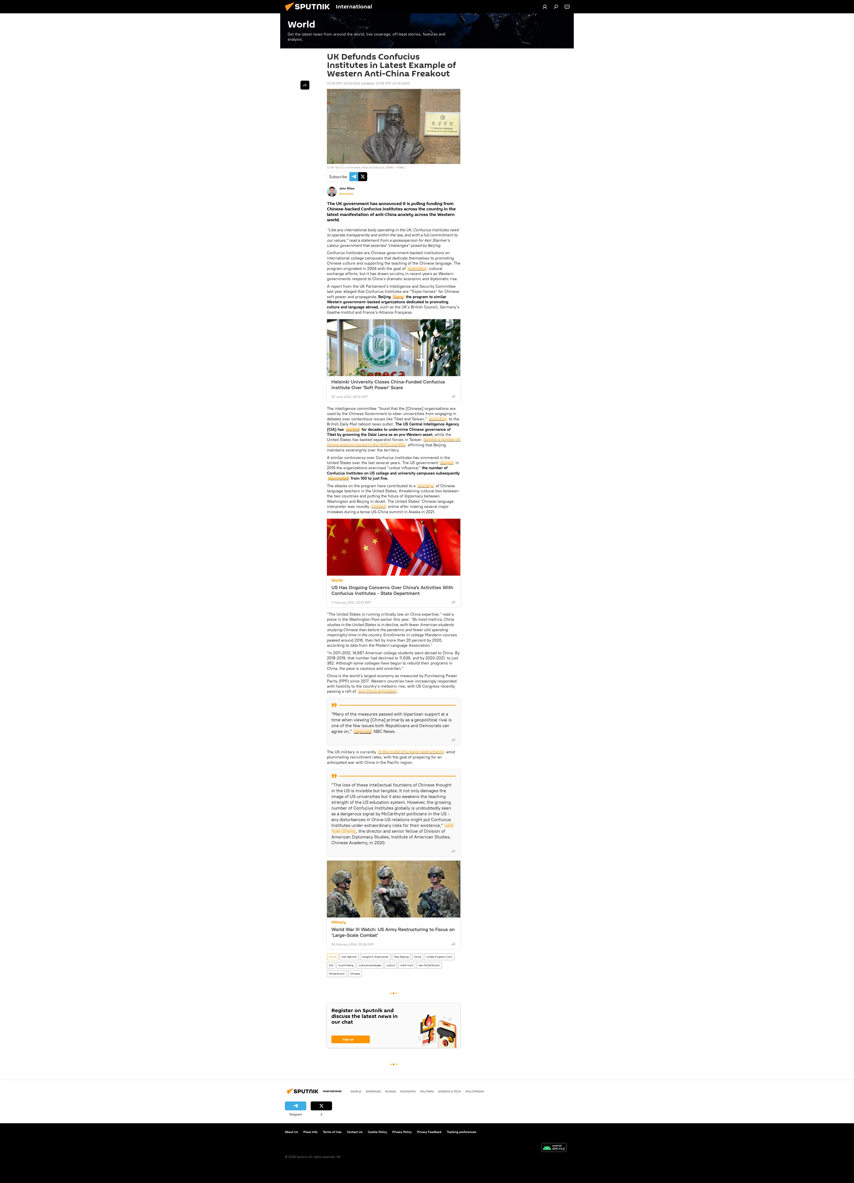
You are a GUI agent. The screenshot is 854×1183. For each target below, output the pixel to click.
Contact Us (355, 1132)
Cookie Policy (377, 1132)
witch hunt (406, 965)
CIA (331, 965)
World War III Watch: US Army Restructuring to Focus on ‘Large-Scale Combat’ (393, 932)
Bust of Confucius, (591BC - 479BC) (384, 167)
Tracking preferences (461, 1132)
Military (338, 922)
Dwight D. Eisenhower (375, 956)
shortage (425, 485)
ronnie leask (353, 167)
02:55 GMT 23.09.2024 (343, 83)
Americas (373, 1091)
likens (398, 296)
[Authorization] (544, 6)
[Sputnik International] (309, 12)
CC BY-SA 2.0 (335, 167)
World (336, 580)
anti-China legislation (377, 691)
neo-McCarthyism (429, 965)
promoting (417, 268)
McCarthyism (337, 973)
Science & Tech (449, 1091)
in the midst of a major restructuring (411, 751)
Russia (390, 1091)
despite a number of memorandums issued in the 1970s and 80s (394, 442)
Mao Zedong (401, 956)
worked (352, 429)
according (438, 418)
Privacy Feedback (429, 1132)
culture (391, 965)
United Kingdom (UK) (439, 956)
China (417, 956)
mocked (378, 506)
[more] (453, 396)
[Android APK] (554, 1148)
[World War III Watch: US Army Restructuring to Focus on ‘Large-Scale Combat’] (393, 889)
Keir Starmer (349, 956)
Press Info (310, 1132)
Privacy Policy (402, 1132)
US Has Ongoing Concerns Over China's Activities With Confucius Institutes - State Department (392, 590)
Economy (408, 1091)
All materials (346, 193)
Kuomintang (345, 965)
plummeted (338, 478)
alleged (446, 462)
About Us (291, 1132)
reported (362, 731)
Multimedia (474, 1091)
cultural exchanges (370, 965)
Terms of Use (332, 1132)
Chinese (355, 973)
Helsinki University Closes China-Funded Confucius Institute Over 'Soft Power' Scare (388, 384)
